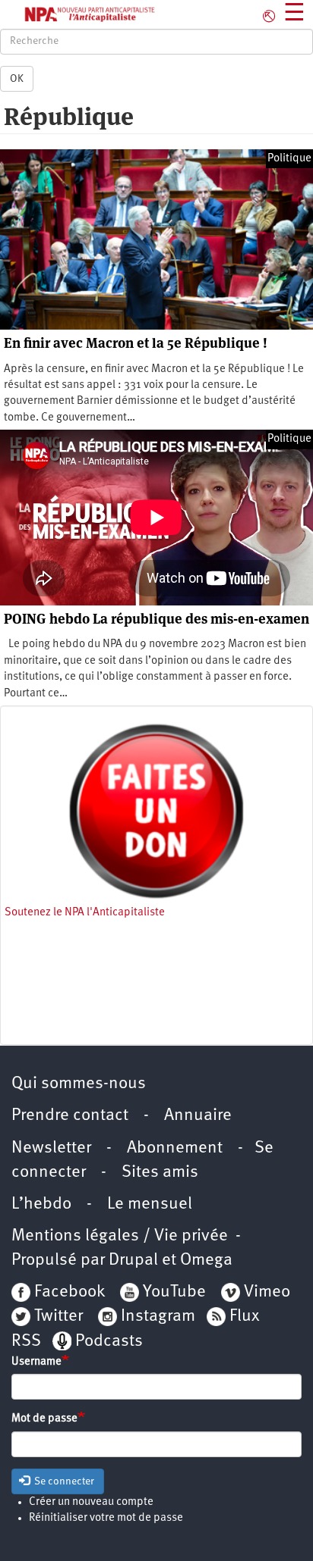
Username (36, 1362)
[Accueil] (78, 14)
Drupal (133, 1260)
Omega (206, 1260)
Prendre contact (69, 1116)
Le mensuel (149, 1204)
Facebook (67, 1292)
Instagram (158, 1316)
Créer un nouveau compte (91, 1502)
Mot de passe (44, 1419)
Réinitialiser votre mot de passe (106, 1518)
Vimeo (267, 1292)
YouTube (172, 1292)
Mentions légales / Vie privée (119, 1236)
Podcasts (109, 1341)
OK (17, 79)
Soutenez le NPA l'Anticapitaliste (85, 912)
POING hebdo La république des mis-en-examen (156, 618)
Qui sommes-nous (78, 1084)
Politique (289, 158)
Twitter (58, 1316)
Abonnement (175, 1148)
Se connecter (63, 1481)
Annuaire (198, 1116)
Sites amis (160, 1172)
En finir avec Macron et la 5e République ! (135, 343)
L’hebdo (41, 1204)
